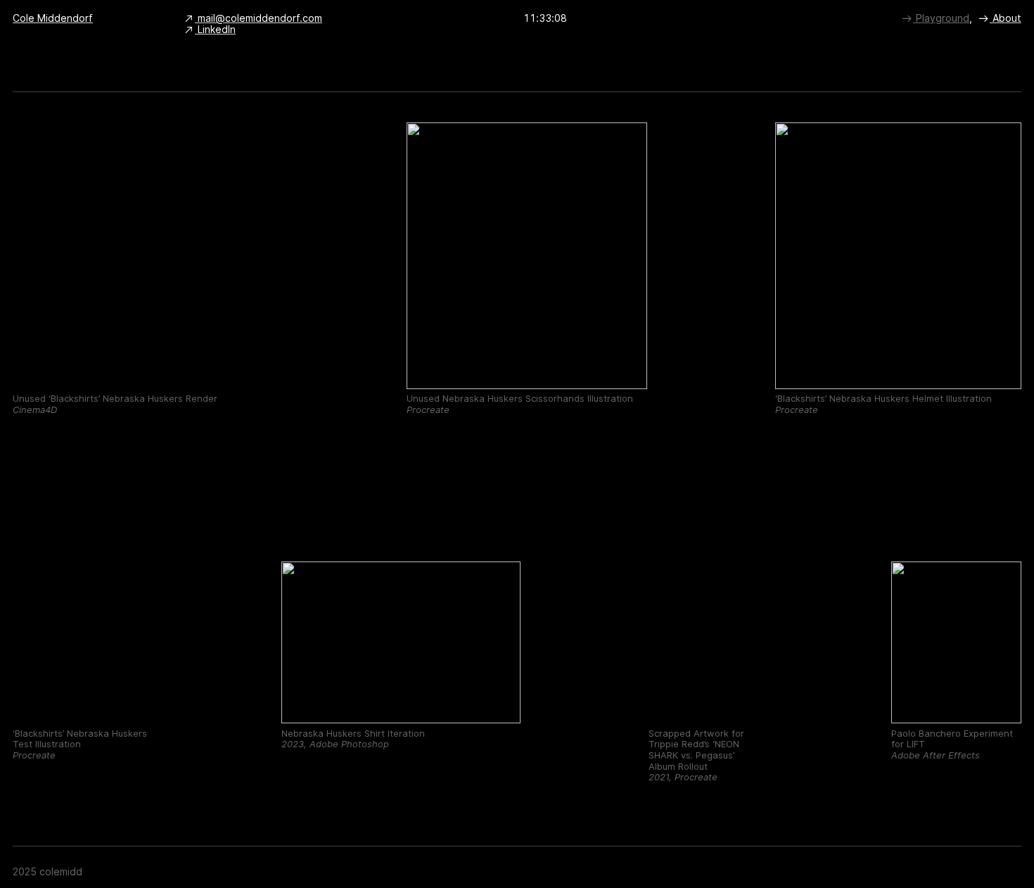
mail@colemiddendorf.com (258, 18)
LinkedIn (215, 29)
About (1005, 18)
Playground (941, 18)
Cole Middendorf (53, 18)
